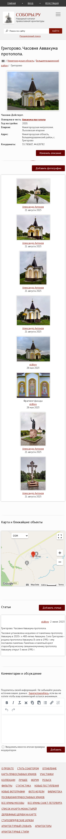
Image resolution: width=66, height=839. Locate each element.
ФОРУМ (35, 780)
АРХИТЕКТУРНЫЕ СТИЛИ (15, 831)
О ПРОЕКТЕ (7, 768)
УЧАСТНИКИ (47, 774)
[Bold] (7, 702)
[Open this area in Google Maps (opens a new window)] (8, 583)
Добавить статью (52, 607)
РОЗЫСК (46, 780)
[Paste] (39, 702)
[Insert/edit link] (52, 702)
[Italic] (13, 702)
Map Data (35, 585)
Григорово (16, 65)
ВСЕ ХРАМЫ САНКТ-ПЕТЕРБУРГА (45, 803)
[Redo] (13, 709)
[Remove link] (58, 702)
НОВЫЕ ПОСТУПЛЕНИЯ (46, 785)
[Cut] (26, 702)
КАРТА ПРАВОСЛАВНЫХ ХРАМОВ (18, 774)
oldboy (33, 364)
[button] (60, 552)
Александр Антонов (33, 206)
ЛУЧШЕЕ (23, 780)
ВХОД (30, 3)
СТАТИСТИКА (23, 785)
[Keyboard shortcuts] (27, 585)
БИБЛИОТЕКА (55, 791)
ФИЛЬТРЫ (6, 785)
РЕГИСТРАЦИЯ (52, 3)
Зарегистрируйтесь (39, 693)
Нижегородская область (21, 60)
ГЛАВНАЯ (11, 3)
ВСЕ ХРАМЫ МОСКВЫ (12, 803)
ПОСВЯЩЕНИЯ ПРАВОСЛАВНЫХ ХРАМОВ (23, 797)
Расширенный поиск (30, 36)
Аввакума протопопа (33, 119)
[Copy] (32, 702)
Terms (61, 585)
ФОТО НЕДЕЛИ (36, 791)
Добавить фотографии (48, 168)
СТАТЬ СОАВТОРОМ (28, 768)
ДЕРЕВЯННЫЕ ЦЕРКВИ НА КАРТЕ (18, 814)
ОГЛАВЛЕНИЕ (49, 768)
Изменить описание (50, 153)
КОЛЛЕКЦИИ (8, 780)
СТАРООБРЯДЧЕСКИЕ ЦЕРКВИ (17, 820)
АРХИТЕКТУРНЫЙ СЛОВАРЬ (16, 826)
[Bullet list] (45, 702)
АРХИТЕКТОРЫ (43, 826)
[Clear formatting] (19, 702)
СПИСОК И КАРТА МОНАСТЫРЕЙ (19, 808)
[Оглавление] (3, 60)
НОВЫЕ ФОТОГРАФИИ (13, 791)
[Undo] (7, 709)
